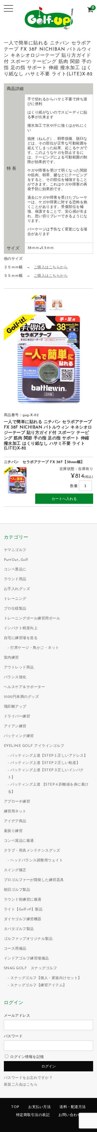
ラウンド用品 (15, 579)
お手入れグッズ (17, 589)
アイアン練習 (15, 726)
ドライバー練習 (17, 716)
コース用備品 (15, 949)
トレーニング (15, 599)
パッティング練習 (19, 736)
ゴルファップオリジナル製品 (28, 939)
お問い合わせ (69, 1115)
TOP (15, 1107)
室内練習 (11, 658)
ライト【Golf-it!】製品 (23, 909)
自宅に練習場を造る (21, 638)
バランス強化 (15, 677)
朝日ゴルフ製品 (17, 890)
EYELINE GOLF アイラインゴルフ (34, 746)
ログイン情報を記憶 (26, 1057)
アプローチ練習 (17, 802)
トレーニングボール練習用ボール (32, 618)
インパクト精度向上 (21, 628)
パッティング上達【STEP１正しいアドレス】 (48, 756)
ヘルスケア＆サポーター (24, 687)
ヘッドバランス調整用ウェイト (36, 860)
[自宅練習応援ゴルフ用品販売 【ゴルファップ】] (48, 27)
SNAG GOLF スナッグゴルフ (30, 968)
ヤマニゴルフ (15, 550)
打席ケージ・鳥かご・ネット (34, 648)
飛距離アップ (15, 707)
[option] (40, 303)
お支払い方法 (39, 1107)
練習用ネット (15, 811)
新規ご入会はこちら (21, 1085)
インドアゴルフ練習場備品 (26, 958)
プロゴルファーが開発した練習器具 (34, 880)
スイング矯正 (15, 870)
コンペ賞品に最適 (19, 841)
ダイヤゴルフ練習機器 (22, 919)
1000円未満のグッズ (21, 697)
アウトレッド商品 (19, 667)
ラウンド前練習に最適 (22, 900)
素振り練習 (13, 831)
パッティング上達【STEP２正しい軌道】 (45, 763)
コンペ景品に (15, 569)
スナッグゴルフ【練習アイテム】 (38, 985)
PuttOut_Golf (16, 560)
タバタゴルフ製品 (19, 929)
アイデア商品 (15, 821)
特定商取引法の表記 (33, 1115)
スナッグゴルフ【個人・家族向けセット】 (46, 978)
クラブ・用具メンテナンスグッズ (32, 851)
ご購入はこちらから (51, 267)
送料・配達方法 (72, 1107)
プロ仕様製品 (15, 609)
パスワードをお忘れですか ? (28, 1078)
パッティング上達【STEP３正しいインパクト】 (46, 773)
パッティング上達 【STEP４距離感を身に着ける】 (48, 788)
